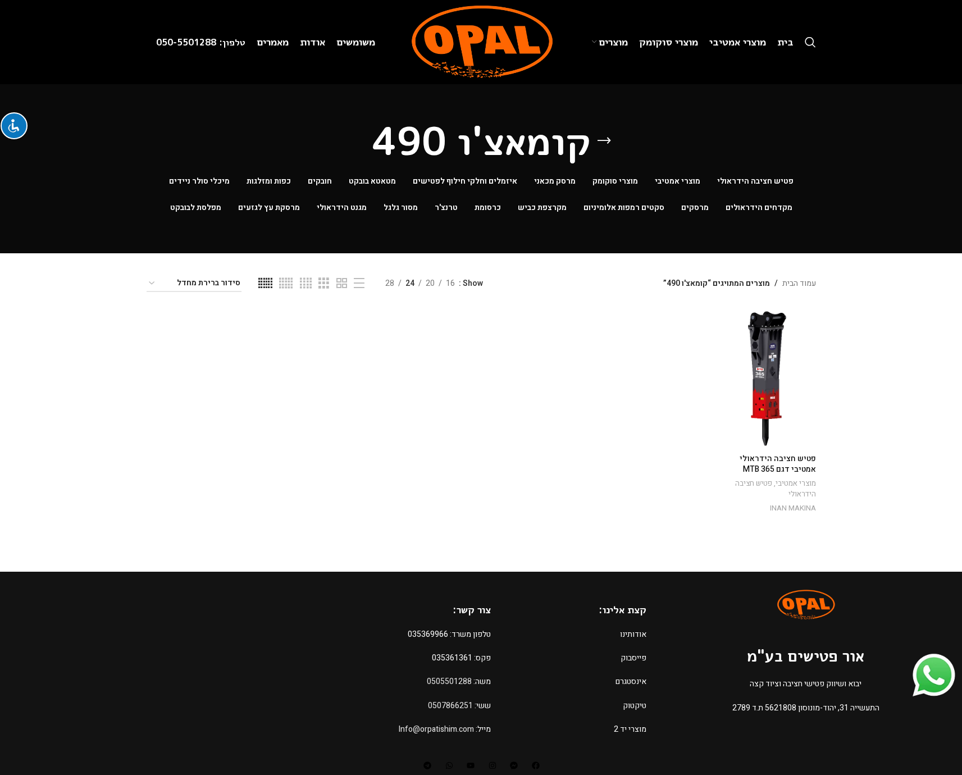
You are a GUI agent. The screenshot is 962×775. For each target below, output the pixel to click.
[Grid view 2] (341, 283)
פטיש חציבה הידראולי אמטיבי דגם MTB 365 (778, 464)
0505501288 (449, 681)
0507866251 (450, 706)
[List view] (359, 283)
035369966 (428, 634)
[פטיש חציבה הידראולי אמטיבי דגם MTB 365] (767, 378)
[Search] (810, 42)
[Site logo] (481, 42)
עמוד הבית (799, 283)
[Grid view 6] (265, 283)
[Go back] (604, 141)
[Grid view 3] (323, 283)
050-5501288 (187, 42)
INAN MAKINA (793, 508)
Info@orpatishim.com (436, 729)
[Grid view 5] (286, 283)
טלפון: (232, 42)
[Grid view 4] (306, 283)
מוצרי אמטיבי (796, 483)
